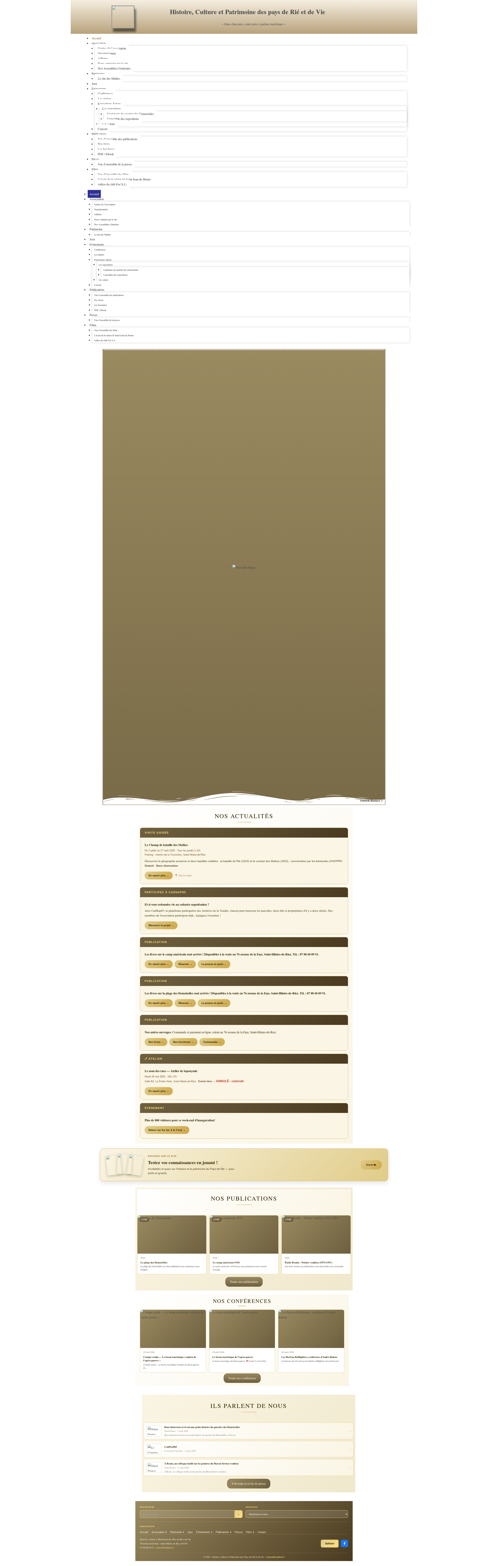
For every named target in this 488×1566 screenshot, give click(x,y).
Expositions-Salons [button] (103, 259)
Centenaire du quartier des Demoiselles (130, 114)
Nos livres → (156, 1042)
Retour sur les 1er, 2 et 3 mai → (166, 1130)
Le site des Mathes (109, 78)
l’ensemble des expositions (123, 119)
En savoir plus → (158, 875)
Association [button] (97, 199)
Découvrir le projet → (161, 925)
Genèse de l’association (112, 48)
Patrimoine (98, 73)
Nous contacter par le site (113, 63)
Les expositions (111, 109)
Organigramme (107, 53)
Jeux (92, 239)
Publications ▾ (223, 1532)
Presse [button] (93, 315)
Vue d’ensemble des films (113, 174)
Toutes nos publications (244, 1282)
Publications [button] (97, 290)
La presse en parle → (213, 964)
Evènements (99, 88)
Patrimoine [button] (96, 229)
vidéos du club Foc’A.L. (112, 184)
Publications (99, 134)
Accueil (94, 194)
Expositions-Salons (109, 104)
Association (99, 43)
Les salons (108, 124)
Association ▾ (159, 1532)
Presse (95, 159)
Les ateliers (104, 99)
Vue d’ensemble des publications (117, 139)
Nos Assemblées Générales (114, 68)
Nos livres (104, 144)
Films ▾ (250, 1532)
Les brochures (106, 149)
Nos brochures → (183, 1042)
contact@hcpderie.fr (164, 1547)
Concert (97, 284)
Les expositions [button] (106, 264)
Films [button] (93, 325)
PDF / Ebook (106, 154)
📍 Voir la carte (183, 875)
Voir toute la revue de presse (249, 1483)
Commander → (212, 1042)
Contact (262, 1532)
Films (95, 169)
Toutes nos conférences (242, 1378)
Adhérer (103, 58)
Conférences (105, 93)
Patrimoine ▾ (177, 1532)
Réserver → (185, 964)
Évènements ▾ (204, 1532)
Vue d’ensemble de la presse (115, 164)
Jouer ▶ (371, 1164)
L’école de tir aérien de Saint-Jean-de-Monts (124, 179)
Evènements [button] (97, 244)
